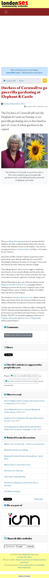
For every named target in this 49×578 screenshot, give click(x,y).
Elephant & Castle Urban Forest (14, 285)
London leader (23, 249)
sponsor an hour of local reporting (22, 381)
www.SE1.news (13, 73)
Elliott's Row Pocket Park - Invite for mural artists (24, 444)
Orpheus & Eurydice (9, 318)
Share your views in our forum (18, 335)
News (21, 81)
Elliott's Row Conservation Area (17, 465)
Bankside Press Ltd (30, 554)
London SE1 (10, 81)
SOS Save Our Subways (13, 471)
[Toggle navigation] (6, 12)
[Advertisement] (24, 41)
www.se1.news (24, 576)
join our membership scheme (25, 376)
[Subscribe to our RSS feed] (45, 81)
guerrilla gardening (12, 241)
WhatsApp (38, 499)
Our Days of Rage (29, 318)
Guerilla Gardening (12, 491)
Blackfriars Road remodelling (16, 450)
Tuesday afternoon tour (23, 297)
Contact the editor (24, 557)
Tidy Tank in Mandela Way (14, 477)
